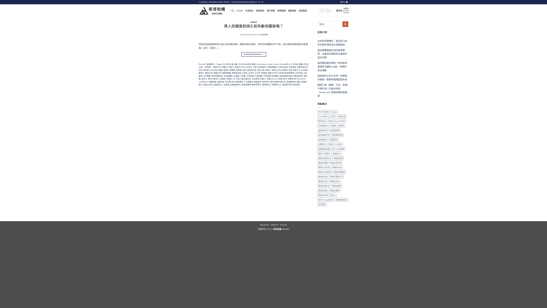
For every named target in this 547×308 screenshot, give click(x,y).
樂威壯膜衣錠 (323, 186)
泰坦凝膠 (275, 76)
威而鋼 (239, 70)
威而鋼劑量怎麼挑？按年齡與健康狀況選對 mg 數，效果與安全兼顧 (332, 66)
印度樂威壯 (323, 125)
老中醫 (228, 82)
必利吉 (251, 73)
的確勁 (222, 79)
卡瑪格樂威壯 (272, 67)
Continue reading (254, 54)
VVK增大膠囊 (297, 64)
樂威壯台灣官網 (324, 172)
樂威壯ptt (337, 153)
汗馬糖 (243, 76)
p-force (276, 64)
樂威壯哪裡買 (339, 172)
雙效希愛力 (256, 84)
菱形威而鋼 (274, 82)
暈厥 (320, 153)
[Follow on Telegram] (347, 2)
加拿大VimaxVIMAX (243, 67)
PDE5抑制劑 (323, 112)
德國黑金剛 (236, 73)
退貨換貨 (303, 10)
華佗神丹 (265, 82)
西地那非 (322, 204)
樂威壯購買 (334, 190)
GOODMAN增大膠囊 (247, 64)
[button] (325, 10)
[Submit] (345, 24)
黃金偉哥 (296, 84)
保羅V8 (225, 67)
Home (239, 10)
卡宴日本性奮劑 (259, 67)
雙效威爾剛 (246, 84)
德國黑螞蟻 (226, 73)
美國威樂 (212, 82)
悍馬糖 (264, 73)
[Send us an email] (341, 2)
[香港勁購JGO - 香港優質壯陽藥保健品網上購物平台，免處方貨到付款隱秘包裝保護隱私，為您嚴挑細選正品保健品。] (213, 10)
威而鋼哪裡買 (337, 135)
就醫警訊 (322, 144)
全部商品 (249, 10)
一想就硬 (207, 67)
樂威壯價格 (338, 158)
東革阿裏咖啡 (217, 76)
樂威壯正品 (323, 181)
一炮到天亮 (216, 67)
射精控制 (334, 139)
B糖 (235, 64)
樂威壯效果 (323, 176)
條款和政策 (264, 225)
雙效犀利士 (266, 84)
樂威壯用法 (334, 181)
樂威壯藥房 (323, 190)
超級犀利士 (218, 84)
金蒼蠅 (226, 84)
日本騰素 (207, 76)
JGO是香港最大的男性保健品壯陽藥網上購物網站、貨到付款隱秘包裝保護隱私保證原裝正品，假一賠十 (231, 2)
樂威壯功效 (337, 167)
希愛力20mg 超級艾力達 (282, 70)
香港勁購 (264, 35)
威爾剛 (232, 70)
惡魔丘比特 (272, 73)
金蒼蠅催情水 (235, 84)
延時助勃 (260, 10)
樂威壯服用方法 (336, 176)
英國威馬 (257, 82)
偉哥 (333, 116)
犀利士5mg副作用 (325, 200)
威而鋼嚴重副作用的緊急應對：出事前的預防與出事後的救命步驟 (332, 54)
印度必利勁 (283, 67)
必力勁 (257, 73)
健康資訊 (292, 10)
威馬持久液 (251, 70)
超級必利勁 (208, 84)
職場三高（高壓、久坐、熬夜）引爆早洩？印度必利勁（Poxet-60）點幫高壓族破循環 (333, 90)
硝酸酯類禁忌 (341, 200)
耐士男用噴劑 (237, 82)
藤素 (299, 82)
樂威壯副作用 (335, 163)
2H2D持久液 (228, 64)
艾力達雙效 (248, 82)
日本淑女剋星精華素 (286, 73)
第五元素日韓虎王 (243, 79)
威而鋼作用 (323, 130)
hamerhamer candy (264, 64)
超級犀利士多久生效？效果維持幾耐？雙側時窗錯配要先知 (332, 77)
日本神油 (299, 73)
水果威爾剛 (228, 76)
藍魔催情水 (291, 82)
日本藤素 (340, 149)
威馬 (244, 70)
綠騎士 (263, 79)
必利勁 (244, 73)
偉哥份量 (341, 116)
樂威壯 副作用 (324, 167)
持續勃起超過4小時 (326, 149)
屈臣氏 (331, 144)
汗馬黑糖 (266, 76)
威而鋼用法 (323, 139)
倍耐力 (231, 67)
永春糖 (236, 76)
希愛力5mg (297, 70)
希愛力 (268, 70)
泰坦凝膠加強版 (285, 76)
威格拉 (226, 70)
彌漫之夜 (209, 73)
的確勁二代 (230, 79)
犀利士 (204, 79)
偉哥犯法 (322, 121)
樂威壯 (327, 153)
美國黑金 (220, 82)
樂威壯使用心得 (324, 158)
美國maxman (272, 79)
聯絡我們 (274, 225)
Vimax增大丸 (285, 64)
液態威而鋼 (298, 76)
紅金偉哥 (255, 79)
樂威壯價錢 (323, 163)
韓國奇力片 (276, 84)
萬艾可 (283, 82)
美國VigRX (282, 79)
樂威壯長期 (323, 195)
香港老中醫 (287, 84)
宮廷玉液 (261, 70)
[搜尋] (232, 11)
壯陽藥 (333, 125)
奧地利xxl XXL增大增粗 (212, 70)
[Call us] (344, 2)
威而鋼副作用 (323, 135)
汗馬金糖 (258, 76)
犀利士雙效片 (213, 79)
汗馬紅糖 (250, 76)
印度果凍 (292, 67)
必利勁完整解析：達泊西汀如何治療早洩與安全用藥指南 (332, 42)
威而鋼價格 (334, 130)
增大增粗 (271, 10)
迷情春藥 (281, 10)
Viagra (334, 112)
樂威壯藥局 (336, 186)
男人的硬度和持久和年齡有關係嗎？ (253, 26)
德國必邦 (217, 73)
